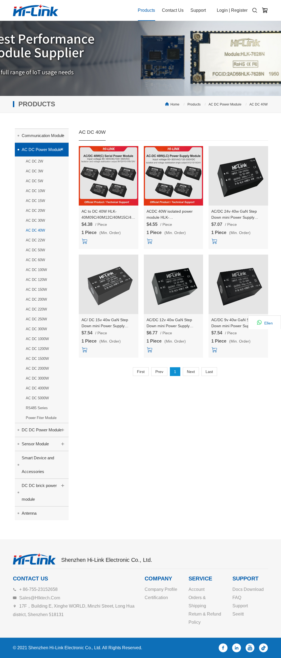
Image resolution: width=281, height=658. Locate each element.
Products (146, 10)
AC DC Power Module (225, 104)
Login (222, 10)
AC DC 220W (36, 309)
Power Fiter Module (41, 418)
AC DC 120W (36, 280)
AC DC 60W (35, 260)
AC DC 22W (35, 240)
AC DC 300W (36, 329)
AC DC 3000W (37, 378)
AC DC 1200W (37, 349)
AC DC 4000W (37, 388)
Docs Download (248, 589)
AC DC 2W (34, 161)
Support (198, 10)
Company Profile (161, 589)
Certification (156, 597)
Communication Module (43, 135)
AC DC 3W (34, 171)
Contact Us (173, 10)
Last (209, 371)
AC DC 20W (35, 211)
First (141, 371)
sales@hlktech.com (39, 598)
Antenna (29, 513)
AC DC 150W (36, 289)
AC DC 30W (35, 220)
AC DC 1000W (37, 339)
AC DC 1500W (37, 359)
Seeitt (238, 614)
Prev (159, 371)
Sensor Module (43, 443)
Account (196, 589)
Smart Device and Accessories (38, 464)
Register (239, 10)
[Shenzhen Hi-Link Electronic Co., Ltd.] (35, 10)
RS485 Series (37, 408)
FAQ (236, 597)
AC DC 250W (36, 319)
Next (191, 371)
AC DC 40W (258, 104)
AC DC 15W (35, 201)
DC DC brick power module (43, 492)
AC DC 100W (36, 270)
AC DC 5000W (37, 398)
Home (174, 104)
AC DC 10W (35, 191)
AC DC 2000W (37, 368)
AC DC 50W (35, 250)
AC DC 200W (36, 299)
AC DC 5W (34, 181)
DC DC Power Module (43, 429)
